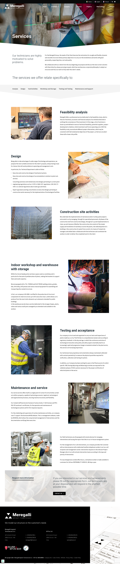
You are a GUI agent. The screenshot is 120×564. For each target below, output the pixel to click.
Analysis (15, 89)
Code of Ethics (56, 557)
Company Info (48, 557)
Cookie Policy (77, 557)
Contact (111, 7)
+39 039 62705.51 (72, 537)
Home (44, 7)
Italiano (90, 1)
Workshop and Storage (48, 89)
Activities (54, 7)
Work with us (100, 7)
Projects (89, 7)
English (98, 1)
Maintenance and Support (84, 89)
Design (23, 89)
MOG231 (63, 557)
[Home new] (18, 515)
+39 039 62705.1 (31, 535)
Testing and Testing (65, 89)
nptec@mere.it (71, 540)
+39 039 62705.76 (72, 535)
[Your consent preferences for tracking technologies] (2, 561)
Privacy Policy (69, 557)
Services (79, 7)
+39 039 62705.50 (31, 537)
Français (107, 1)
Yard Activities (33, 89)
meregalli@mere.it (31, 540)
